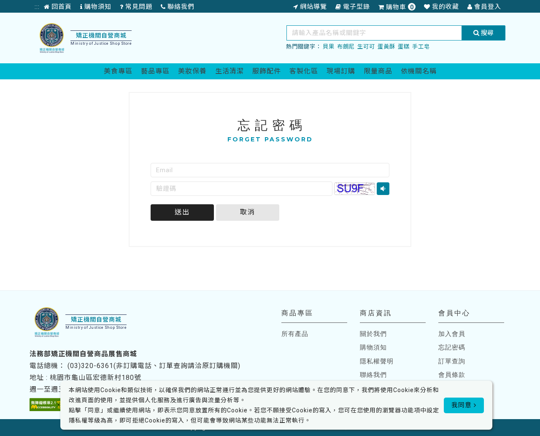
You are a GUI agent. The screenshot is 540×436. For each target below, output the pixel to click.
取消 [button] (247, 212)
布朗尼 (346, 46)
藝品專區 (155, 71)
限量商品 (378, 71)
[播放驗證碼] (383, 188)
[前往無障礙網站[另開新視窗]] (48, 404)
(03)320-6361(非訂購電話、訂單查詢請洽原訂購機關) (154, 366)
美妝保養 (192, 71)
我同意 (462, 405)
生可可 (366, 46)
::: (37, 6)
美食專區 (118, 71)
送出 (182, 212)
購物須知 (373, 347)
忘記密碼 (451, 347)
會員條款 (451, 375)
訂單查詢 (451, 361)
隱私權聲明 (377, 361)
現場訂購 (341, 71)
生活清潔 (229, 71)
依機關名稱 (419, 71)
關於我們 (373, 334)
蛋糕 (404, 46)
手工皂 (421, 46)
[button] (354, 188)
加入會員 (451, 334)
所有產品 (294, 334)
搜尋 (486, 33)
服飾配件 (266, 71)
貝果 (329, 46)
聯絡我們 (373, 375)
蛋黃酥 (386, 46)
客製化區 (303, 71)
